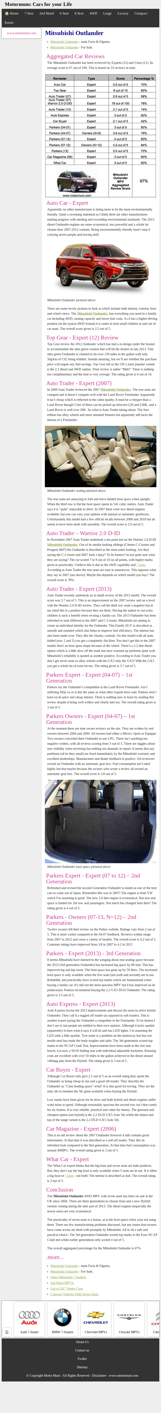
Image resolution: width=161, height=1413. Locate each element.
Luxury (123, 13)
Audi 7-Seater (29, 1332)
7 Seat (29, 13)
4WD (93, 13)
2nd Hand (46, 13)
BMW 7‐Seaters (62, 1332)
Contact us (82, 1350)
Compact (141, 13)
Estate (9, 23)
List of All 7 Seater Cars (66, 1288)
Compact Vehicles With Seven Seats (74, 1294)
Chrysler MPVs (129, 1332)
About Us (82, 1342)
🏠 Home (12, 13)
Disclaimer (99, 1375)
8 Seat (79, 13)
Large (107, 13)
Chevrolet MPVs (96, 1332)
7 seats (140, 565)
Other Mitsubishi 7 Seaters (67, 1277)
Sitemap (82, 1367)
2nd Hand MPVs (61, 1283)
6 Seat (64, 13)
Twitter (82, 1358)
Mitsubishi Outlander (64, 41)
